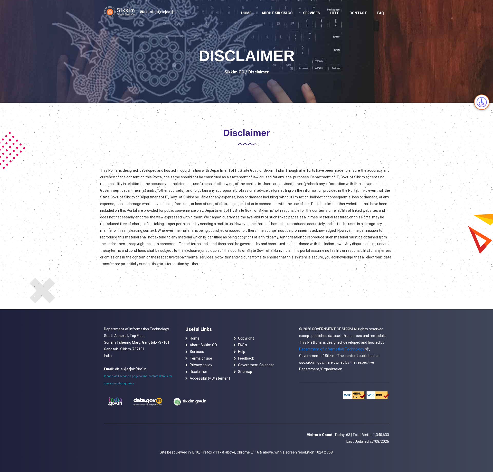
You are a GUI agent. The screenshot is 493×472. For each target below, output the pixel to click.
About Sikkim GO (277, 13)
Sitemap (245, 372)
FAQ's (242, 345)
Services (311, 13)
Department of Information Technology (331, 349)
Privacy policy (201, 365)
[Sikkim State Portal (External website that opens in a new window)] (190, 401)
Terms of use (201, 358)
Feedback (246, 358)
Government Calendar (256, 365)
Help (334, 13)
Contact (358, 13)
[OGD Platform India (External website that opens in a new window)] (148, 402)
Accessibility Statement (210, 378)
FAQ (380, 13)
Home (246, 13)
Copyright (246, 338)
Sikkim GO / (235, 72)
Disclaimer (198, 372)
